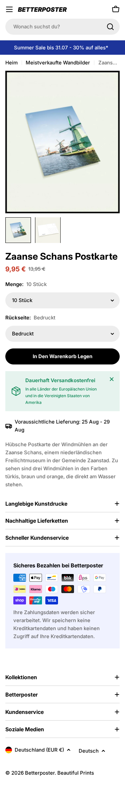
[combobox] (62, 27)
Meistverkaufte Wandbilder (58, 62)
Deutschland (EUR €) (39, 750)
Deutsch (89, 751)
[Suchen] (110, 27)
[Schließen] (111, 379)
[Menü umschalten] (9, 9)
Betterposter (40, 773)
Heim (11, 62)
